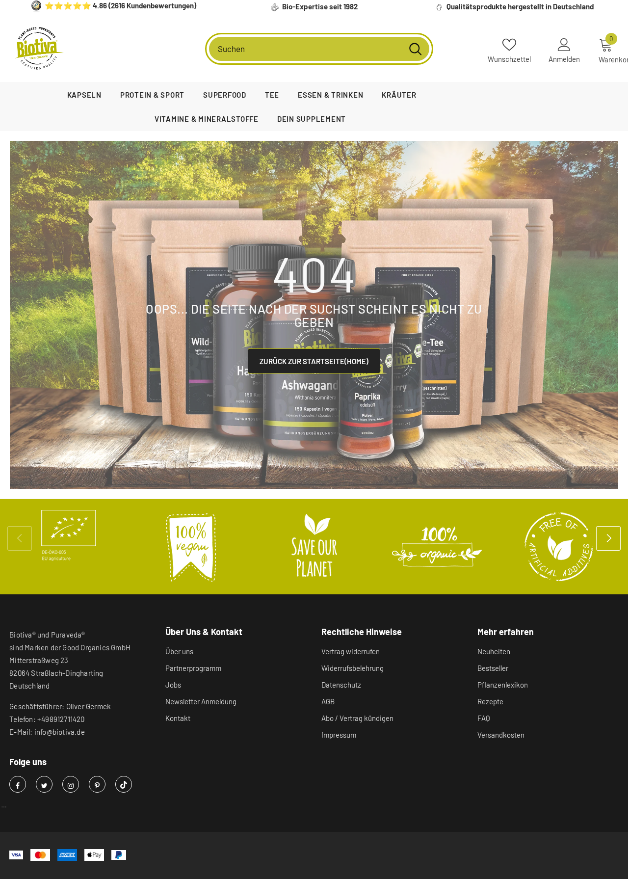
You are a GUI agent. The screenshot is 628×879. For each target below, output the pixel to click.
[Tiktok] (123, 784)
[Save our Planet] (314, 547)
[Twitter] (44, 784)
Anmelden (564, 58)
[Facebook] (17, 784)
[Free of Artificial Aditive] (559, 547)
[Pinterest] (97, 784)
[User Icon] (564, 44)
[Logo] (39, 48)
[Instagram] (70, 784)
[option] (68, 535)
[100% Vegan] (191, 547)
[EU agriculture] (69, 535)
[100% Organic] (437, 547)
